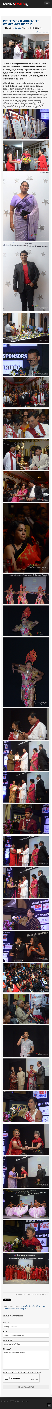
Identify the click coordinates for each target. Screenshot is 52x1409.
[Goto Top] (49, 1405)
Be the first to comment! (40, 32)
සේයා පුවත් (17, 28)
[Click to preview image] (26, 46)
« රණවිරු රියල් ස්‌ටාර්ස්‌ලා (30, 1306)
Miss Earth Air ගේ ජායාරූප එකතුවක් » (25, 1307)
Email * (5, 1331)
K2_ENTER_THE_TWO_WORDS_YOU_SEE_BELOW (22, 1372)
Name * (6, 1323)
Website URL (8, 1340)
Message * (7, 1349)
